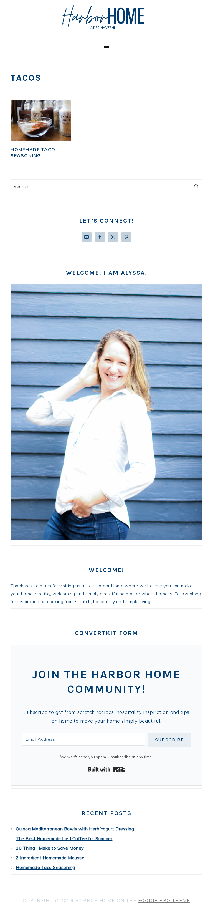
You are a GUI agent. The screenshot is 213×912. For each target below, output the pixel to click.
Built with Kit (106, 769)
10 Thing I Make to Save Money (50, 848)
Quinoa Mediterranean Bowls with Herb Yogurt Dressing (75, 829)
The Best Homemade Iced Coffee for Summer (64, 838)
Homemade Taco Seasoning (33, 153)
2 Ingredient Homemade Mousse (50, 857)
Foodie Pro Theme (164, 900)
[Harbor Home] (106, 33)
